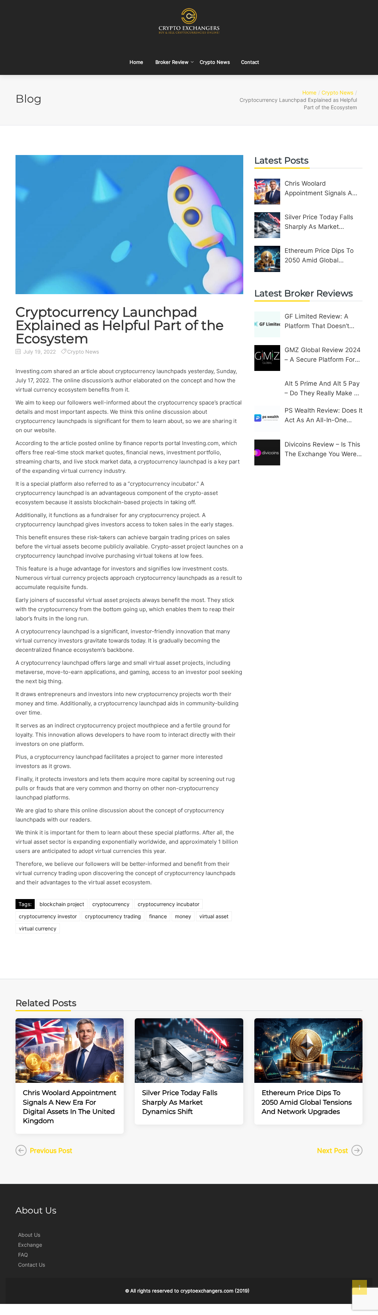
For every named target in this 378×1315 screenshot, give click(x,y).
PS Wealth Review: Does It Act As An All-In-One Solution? (323, 416)
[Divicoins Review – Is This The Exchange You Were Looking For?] (267, 452)
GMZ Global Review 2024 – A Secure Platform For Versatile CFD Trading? (323, 355)
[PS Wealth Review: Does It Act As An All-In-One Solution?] (267, 418)
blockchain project (61, 904)
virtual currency (37, 928)
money (183, 916)
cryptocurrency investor (48, 916)
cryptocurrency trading (113, 916)
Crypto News (215, 62)
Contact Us (31, 1264)
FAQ (23, 1255)
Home (136, 62)
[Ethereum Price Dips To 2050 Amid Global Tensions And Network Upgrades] (267, 259)
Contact (250, 62)
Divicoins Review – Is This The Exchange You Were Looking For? (322, 450)
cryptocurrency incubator (168, 904)
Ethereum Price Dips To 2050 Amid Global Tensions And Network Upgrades (319, 256)
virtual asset (213, 916)
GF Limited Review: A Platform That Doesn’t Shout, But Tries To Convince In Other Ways (320, 322)
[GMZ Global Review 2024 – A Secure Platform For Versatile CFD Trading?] (267, 358)
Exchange (30, 1245)
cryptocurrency (111, 904)
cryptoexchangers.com (207, 1291)
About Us (29, 1235)
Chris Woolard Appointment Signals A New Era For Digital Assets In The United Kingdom (318, 189)
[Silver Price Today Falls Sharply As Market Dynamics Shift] (267, 225)
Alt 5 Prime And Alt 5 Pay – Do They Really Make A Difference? (322, 389)
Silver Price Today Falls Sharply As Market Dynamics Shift (319, 222)
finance (158, 916)
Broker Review (172, 62)
